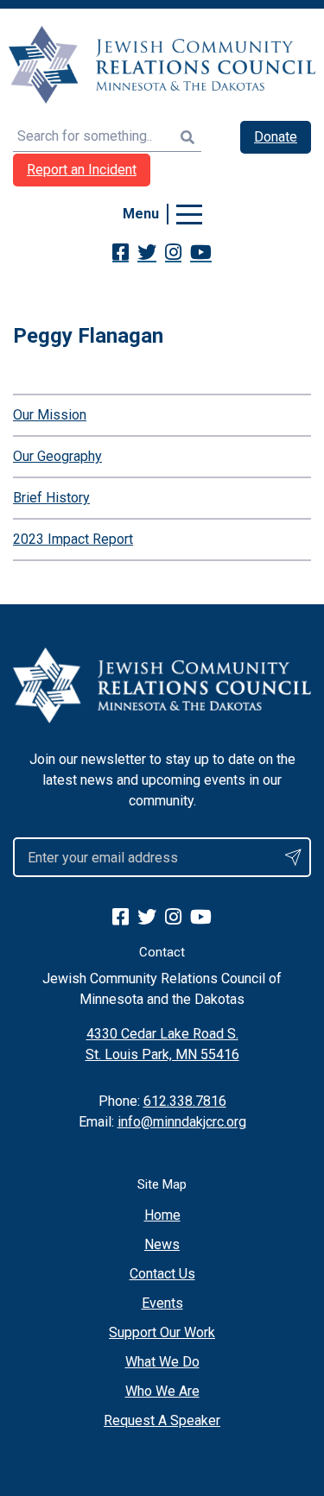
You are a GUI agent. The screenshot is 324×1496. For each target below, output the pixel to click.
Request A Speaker (162, 1420)
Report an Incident (82, 169)
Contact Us (162, 1274)
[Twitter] (146, 252)
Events (162, 1303)
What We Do (162, 1362)
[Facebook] (120, 252)
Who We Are (162, 1391)
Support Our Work (162, 1332)
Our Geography (57, 456)
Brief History (51, 497)
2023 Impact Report (73, 539)
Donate (275, 137)
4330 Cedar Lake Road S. (162, 1034)
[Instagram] (173, 252)
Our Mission (49, 415)
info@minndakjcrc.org (182, 1122)
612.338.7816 (184, 1101)
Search (187, 137)
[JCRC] (162, 65)
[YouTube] (201, 252)
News (162, 1244)
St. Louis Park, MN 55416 (162, 1054)
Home (162, 1215)
